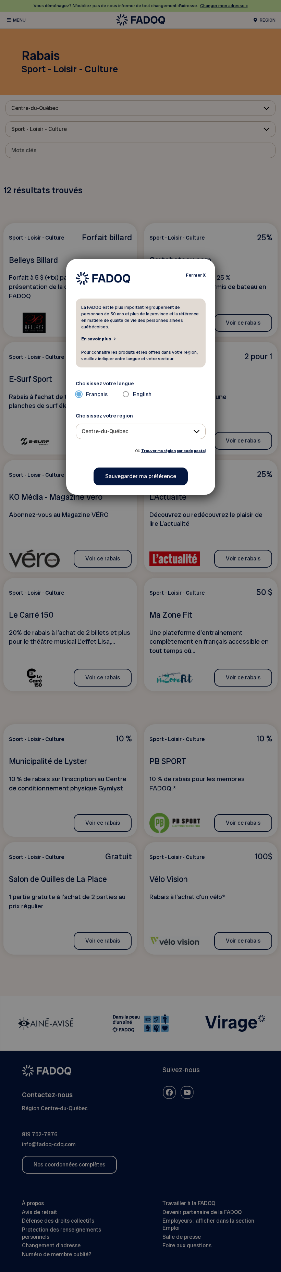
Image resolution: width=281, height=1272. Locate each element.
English (142, 394)
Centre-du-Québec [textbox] (105, 431)
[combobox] (141, 431)
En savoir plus (96, 338)
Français (97, 394)
